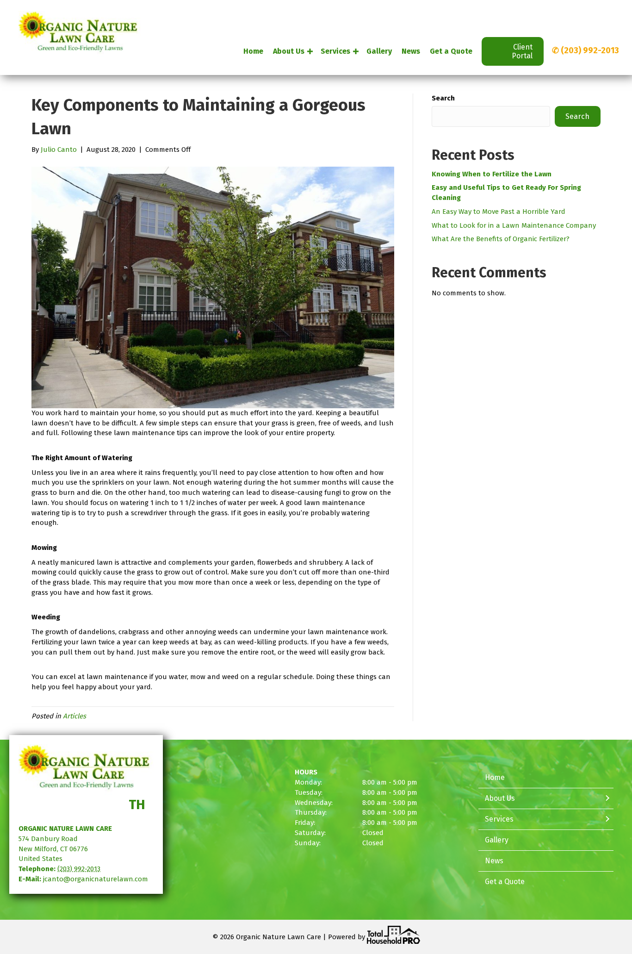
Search (443, 98)
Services (335, 51)
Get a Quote (451, 51)
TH (137, 805)
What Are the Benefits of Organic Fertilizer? (501, 239)
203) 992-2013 (591, 50)
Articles (74, 716)
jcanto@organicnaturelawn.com (95, 879)
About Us (288, 51)
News (411, 51)
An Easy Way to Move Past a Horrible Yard (498, 211)
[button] (310, 51)
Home (253, 51)
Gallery (379, 51)
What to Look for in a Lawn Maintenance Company (514, 225)
